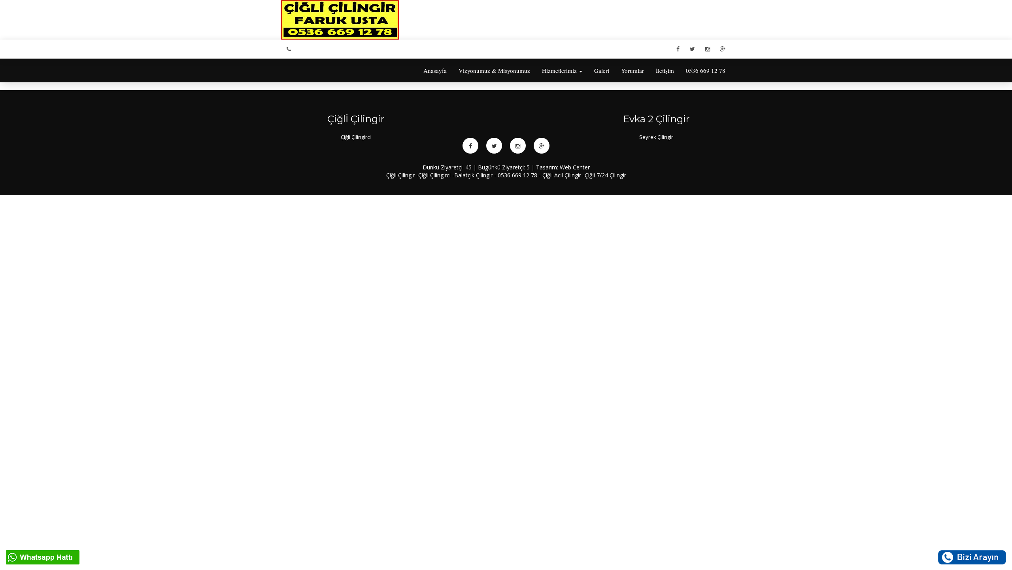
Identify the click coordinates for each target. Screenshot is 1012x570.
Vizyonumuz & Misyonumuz (494, 70)
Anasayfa (435, 70)
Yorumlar (632, 70)
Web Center (575, 167)
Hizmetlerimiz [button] (560, 70)
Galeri (601, 70)
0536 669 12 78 (705, 70)
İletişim (665, 70)
